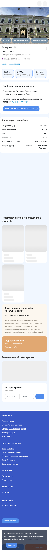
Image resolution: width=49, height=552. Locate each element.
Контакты (6, 492)
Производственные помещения (15, 456)
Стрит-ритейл (7, 476)
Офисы (6, 40)
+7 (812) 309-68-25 (20, 102)
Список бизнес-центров (12, 425)
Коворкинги (7, 436)
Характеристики (21, 40)
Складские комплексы (11, 452)
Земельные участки (10, 464)
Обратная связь (10, 521)
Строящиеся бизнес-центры (14, 429)
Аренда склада (8, 449)
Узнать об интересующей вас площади (21, 109)
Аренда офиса (8, 421)
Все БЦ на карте (8, 433)
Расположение (39, 40)
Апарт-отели (7, 480)
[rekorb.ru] (14, 3)
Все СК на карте (8, 460)
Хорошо (11, 545)
